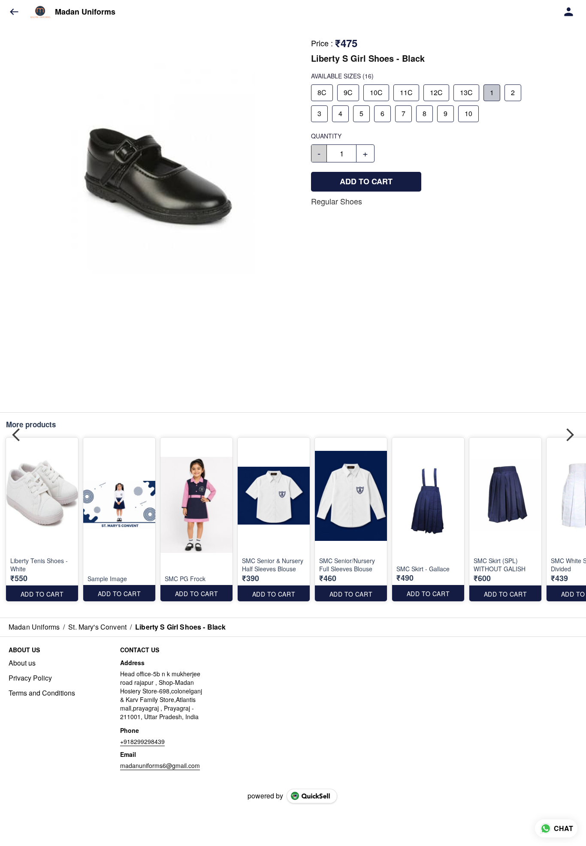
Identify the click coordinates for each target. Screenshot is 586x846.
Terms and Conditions (42, 693)
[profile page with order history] (568, 12)
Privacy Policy (30, 678)
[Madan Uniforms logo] (40, 12)
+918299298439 (142, 741)
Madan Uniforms (85, 12)
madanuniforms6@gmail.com (160, 765)
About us (22, 663)
